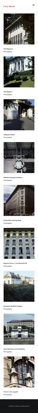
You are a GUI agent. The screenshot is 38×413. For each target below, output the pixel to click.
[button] (33, 5)
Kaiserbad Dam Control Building (14, 349)
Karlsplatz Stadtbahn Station (13, 306)
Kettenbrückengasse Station (13, 177)
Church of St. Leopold (11, 392)
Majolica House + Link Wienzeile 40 (15, 263)
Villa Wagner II (8, 49)
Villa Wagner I (8, 92)
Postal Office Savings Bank (12, 220)
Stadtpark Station (9, 134)
